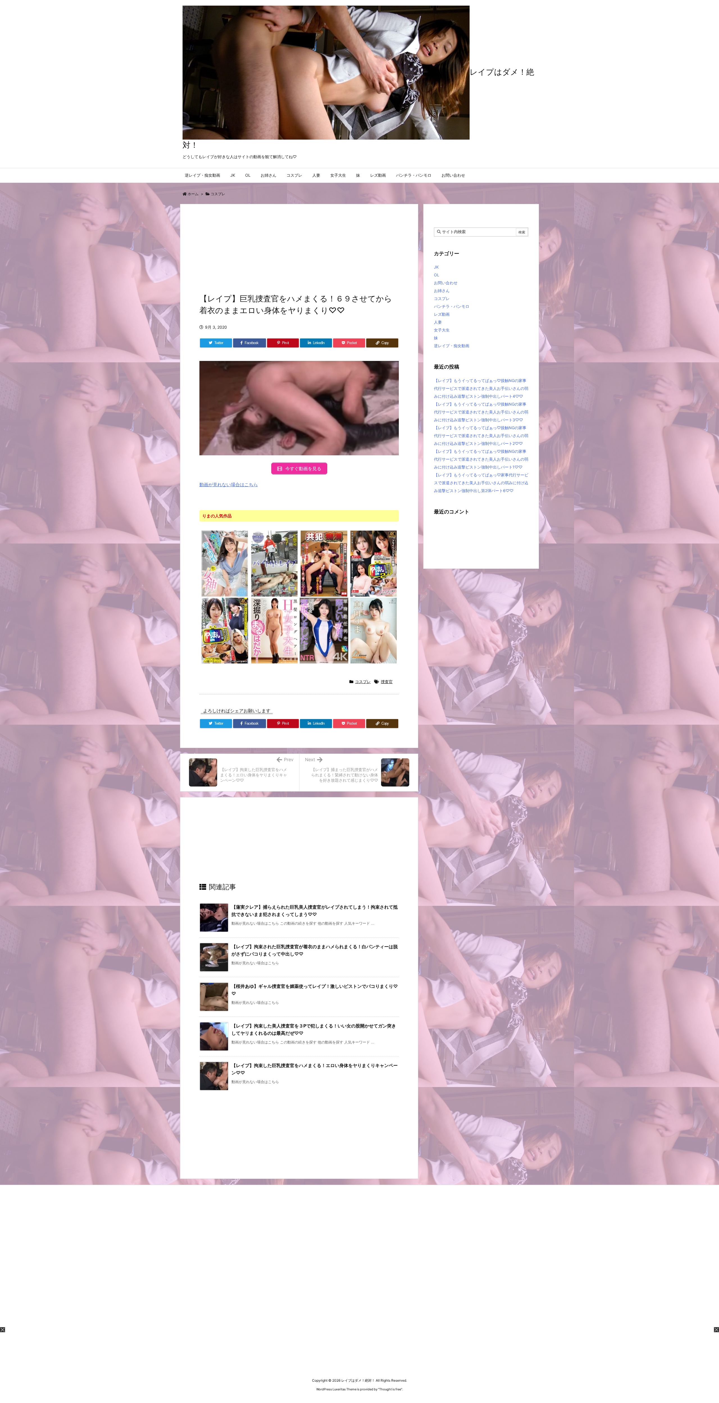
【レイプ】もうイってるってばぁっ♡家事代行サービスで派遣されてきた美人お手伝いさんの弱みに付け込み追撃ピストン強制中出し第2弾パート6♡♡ (481, 482)
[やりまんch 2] (373, 563)
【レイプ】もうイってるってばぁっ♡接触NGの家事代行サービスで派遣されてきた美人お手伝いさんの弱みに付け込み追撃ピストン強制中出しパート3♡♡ (481, 412)
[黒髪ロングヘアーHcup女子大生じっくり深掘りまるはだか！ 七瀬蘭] (274, 630)
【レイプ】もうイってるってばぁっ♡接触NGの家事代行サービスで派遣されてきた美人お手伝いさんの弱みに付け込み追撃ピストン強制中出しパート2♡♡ (481, 435)
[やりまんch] (225, 630)
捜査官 (387, 681)
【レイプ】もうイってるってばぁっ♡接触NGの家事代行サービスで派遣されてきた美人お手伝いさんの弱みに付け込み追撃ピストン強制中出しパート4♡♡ (481, 388)
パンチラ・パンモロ (451, 306)
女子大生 (442, 330)
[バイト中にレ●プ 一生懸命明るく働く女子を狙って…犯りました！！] (274, 563)
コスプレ (218, 194)
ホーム (193, 194)
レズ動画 (442, 314)
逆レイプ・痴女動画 (451, 345)
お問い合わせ (446, 282)
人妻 (438, 322)
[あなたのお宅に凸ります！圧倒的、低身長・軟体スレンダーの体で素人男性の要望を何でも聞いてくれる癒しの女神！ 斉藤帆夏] (225, 563)
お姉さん (442, 290)
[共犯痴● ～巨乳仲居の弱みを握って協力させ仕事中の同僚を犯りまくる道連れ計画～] (324, 563)
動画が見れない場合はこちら (228, 484)
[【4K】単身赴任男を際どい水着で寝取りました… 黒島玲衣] (324, 630)
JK (436, 267)
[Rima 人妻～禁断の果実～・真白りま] (373, 630)
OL (436, 274)
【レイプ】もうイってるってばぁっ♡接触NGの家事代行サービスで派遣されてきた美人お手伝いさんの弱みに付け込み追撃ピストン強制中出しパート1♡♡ (481, 459)
